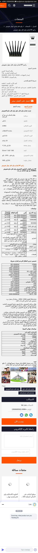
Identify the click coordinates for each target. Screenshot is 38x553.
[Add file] (35, 549)
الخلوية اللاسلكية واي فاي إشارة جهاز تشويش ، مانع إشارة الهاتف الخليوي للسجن (10, 495)
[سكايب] (31, 415)
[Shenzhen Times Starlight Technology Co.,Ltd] (28, 5)
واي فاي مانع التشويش (12, 389)
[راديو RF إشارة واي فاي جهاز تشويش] (15, 48)
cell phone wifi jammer (27, 393)
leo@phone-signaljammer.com (26, 1)
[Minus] (3, 504)
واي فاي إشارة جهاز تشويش (14, 26)
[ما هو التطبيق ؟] (26, 415)
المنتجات (27, 26)
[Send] (2, 549)
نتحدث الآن (19, 421)
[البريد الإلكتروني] (21, 415)
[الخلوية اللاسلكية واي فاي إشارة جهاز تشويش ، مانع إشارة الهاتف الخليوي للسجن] (10, 484)
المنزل (34, 26)
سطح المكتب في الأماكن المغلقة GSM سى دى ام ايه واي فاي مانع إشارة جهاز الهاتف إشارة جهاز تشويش (28, 495)
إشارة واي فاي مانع (28, 389)
